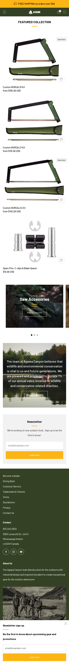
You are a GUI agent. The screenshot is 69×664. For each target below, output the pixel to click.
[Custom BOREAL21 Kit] (34, 120)
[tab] (31, 335)
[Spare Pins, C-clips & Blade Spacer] (34, 241)
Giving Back (9, 481)
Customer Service (12, 486)
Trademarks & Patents (14, 491)
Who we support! (34, 395)
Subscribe (34, 657)
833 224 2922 (10, 529)
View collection (34, 313)
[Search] (64, 11)
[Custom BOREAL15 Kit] (34, 60)
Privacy (6, 507)
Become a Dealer (11, 476)
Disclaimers (9, 502)
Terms (6, 497)
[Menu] (4, 12)
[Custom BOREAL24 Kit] (34, 181)
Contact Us (8, 513)
